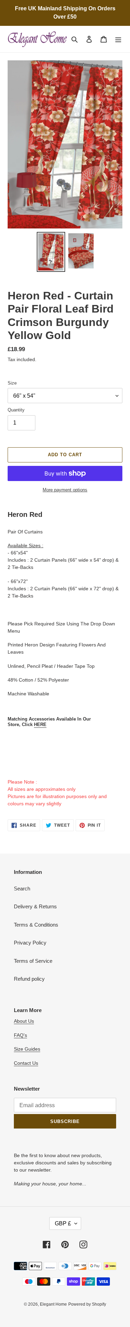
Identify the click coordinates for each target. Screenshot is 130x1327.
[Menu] (118, 39)
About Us (24, 1021)
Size (12, 383)
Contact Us (26, 1063)
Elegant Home (53, 1304)
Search (22, 888)
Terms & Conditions (36, 925)
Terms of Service (33, 961)
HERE (40, 724)
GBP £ (63, 1223)
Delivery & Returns (35, 906)
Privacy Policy (30, 943)
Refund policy (29, 979)
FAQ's (20, 1035)
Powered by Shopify (87, 1304)
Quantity (16, 409)
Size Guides (27, 1049)
